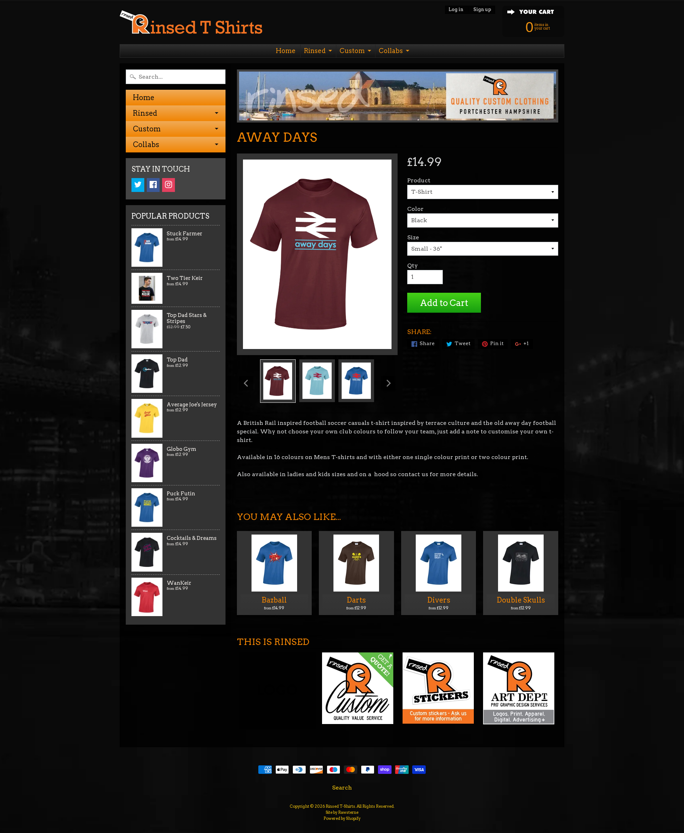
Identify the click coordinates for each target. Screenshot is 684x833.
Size (413, 237)
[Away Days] (278, 381)
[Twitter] (137, 185)
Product (418, 180)
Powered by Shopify (342, 818)
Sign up (482, 9)
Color (415, 208)
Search (342, 787)
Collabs (391, 50)
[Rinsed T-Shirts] (191, 24)
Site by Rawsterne (342, 812)
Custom (352, 50)
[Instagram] (168, 185)
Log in (456, 9)
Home (286, 50)
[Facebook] (153, 185)
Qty (412, 265)
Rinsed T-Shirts (340, 806)
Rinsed (315, 50)
